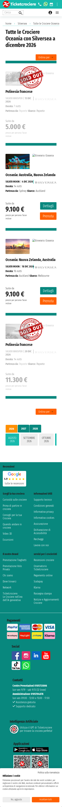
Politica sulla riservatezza (48, 772)
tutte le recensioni (14, 483)
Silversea (22, 23)
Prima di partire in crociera (12, 507)
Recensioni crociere (44, 560)
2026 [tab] (11, 428)
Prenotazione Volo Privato (12, 567)
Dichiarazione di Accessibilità (42, 531)
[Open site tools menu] (57, 4)
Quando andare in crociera (12, 526)
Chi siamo (8, 575)
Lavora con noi (41, 545)
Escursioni (8, 539)
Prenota (48, 216)
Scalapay (38, 581)
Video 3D (7, 533)
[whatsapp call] (46, 4)
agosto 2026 (12, 439)
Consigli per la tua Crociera (12, 516)
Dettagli (48, 206)
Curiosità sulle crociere (15, 499)
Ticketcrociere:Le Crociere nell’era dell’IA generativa (12, 597)
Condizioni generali (44, 505)
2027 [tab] (23, 428)
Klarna (37, 587)
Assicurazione (41, 523)
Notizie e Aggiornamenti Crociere (46, 601)
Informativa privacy (44, 511)
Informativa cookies (44, 517)
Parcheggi (39, 539)
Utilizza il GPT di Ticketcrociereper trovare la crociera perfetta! (36, 729)
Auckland (24, 275)
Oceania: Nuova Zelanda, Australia (30, 259)
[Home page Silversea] (45, 181)
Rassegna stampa (43, 593)
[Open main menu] (57, 13)
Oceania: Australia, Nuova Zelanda (30, 175)
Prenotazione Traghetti (15, 560)
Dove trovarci (9, 581)
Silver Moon (13, 181)
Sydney (22, 191)
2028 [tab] (35, 428)
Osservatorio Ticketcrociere (41, 567)
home (8, 23)
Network (7, 587)
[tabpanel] (31, 440)
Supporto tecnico (43, 499)
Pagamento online (43, 575)
